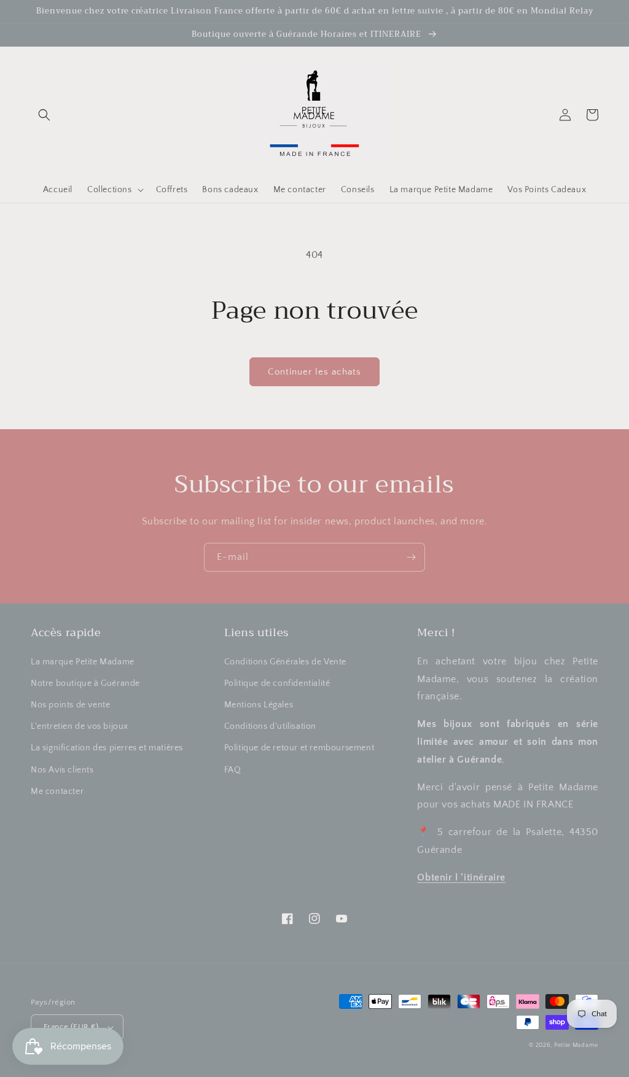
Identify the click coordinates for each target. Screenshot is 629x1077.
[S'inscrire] (410, 557)
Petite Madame (576, 1045)
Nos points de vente (70, 705)
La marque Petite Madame (83, 662)
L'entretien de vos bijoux (79, 726)
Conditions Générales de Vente (285, 662)
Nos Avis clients (62, 770)
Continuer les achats (314, 372)
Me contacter (57, 791)
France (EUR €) (71, 1026)
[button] (44, 114)
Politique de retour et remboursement (299, 748)
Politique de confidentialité (277, 683)
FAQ (232, 770)
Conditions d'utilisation (270, 726)
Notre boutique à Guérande (85, 683)
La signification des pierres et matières (107, 748)
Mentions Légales (259, 705)
